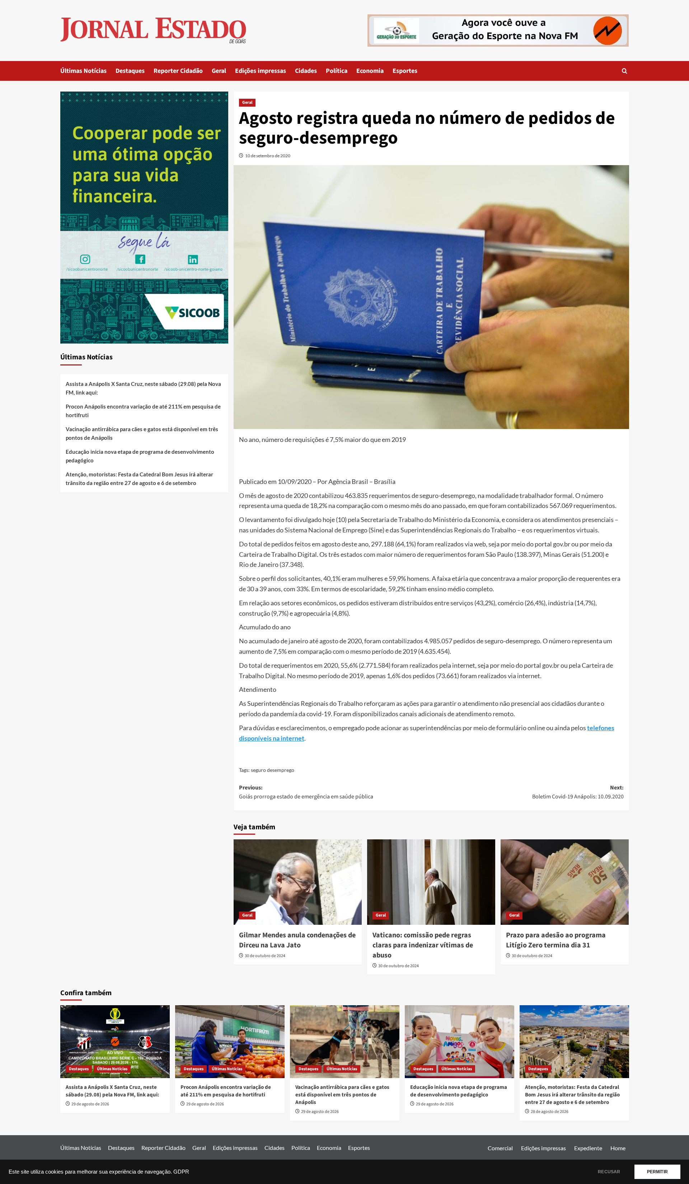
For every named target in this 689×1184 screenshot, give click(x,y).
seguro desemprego (272, 770)
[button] (624, 71)
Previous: (306, 792)
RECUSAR (609, 1171)
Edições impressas (260, 70)
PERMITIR (657, 1171)
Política (336, 70)
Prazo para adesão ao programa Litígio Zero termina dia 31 (556, 940)
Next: (578, 792)
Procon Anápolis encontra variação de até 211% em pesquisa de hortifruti (143, 410)
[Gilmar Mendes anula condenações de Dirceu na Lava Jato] (298, 882)
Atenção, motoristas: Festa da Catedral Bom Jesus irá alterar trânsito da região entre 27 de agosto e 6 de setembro (139, 478)
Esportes (405, 70)
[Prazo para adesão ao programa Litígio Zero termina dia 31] (565, 882)
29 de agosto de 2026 (90, 1104)
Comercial (500, 1148)
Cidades (306, 70)
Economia (370, 70)
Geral (219, 70)
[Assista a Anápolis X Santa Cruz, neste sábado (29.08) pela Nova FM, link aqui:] (115, 1041)
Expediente (588, 1148)
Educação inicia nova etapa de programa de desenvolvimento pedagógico (140, 455)
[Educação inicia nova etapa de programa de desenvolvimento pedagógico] (459, 1041)
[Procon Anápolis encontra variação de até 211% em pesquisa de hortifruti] (230, 1041)
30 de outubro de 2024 (265, 956)
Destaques (130, 70)
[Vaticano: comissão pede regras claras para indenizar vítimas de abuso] (431, 882)
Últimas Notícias (83, 70)
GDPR (181, 1172)
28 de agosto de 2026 (549, 1112)
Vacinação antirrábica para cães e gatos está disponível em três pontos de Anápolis (142, 433)
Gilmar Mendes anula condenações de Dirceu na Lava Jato (297, 940)
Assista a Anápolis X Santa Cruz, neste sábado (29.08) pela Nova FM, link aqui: (143, 388)
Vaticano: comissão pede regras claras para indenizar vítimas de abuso (422, 945)
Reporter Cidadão (178, 70)
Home (617, 1148)
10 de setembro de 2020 (267, 155)
